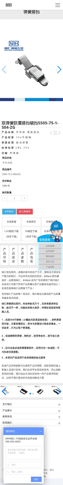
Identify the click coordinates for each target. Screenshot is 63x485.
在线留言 (31, 221)
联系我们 (7, 422)
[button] (59, 69)
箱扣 (52, 470)
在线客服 (11, 221)
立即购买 (9, 211)
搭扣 (45, 470)
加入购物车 (25, 211)
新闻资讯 (7, 416)
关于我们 (7, 404)
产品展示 (7, 410)
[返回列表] (55, 134)
